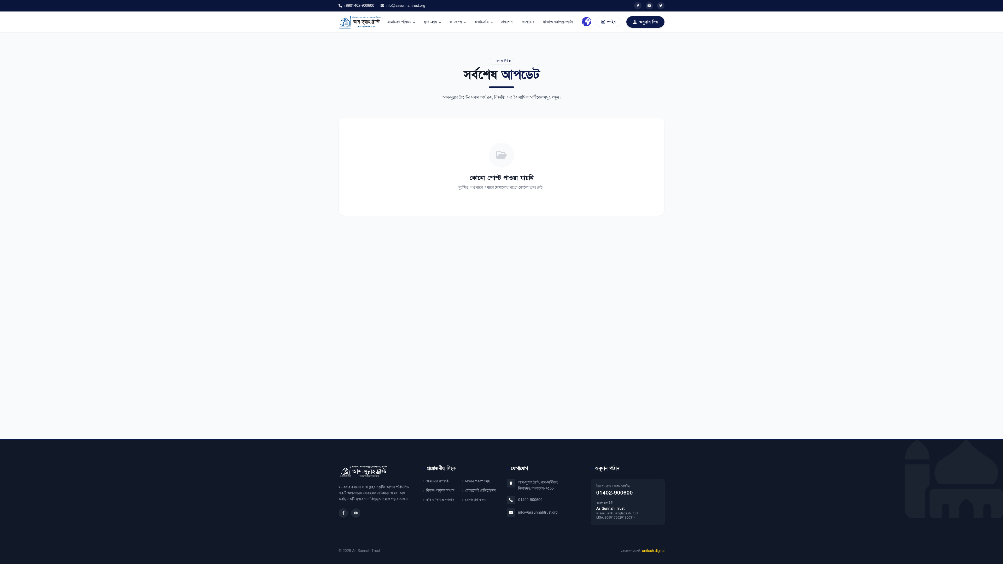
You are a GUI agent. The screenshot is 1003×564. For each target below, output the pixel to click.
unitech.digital (653, 550)
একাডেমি (481, 22)
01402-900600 (530, 499)
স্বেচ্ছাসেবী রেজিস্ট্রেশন (480, 490)
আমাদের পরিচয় (399, 22)
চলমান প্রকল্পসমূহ (477, 481)
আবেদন (456, 22)
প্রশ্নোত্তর (528, 22)
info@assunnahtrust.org (405, 5)
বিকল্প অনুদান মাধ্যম (440, 490)
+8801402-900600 (359, 5)
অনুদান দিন (648, 22)
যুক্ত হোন (430, 22)
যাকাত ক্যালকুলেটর (558, 22)
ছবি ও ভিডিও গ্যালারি (440, 499)
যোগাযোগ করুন (475, 499)
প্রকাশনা (507, 22)
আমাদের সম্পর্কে (437, 481)
